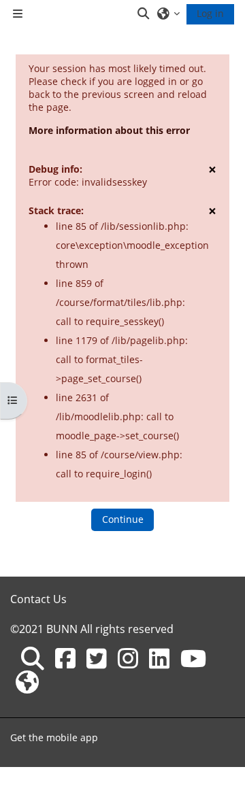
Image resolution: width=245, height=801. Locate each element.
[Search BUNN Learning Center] (33, 658)
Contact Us (38, 599)
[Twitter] (96, 658)
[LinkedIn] (159, 658)
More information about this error (109, 130)
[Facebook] (65, 658)
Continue (123, 519)
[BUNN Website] (27, 682)
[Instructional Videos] (193, 658)
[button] (144, 13)
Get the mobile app (54, 737)
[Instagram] (128, 658)
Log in (210, 13)
